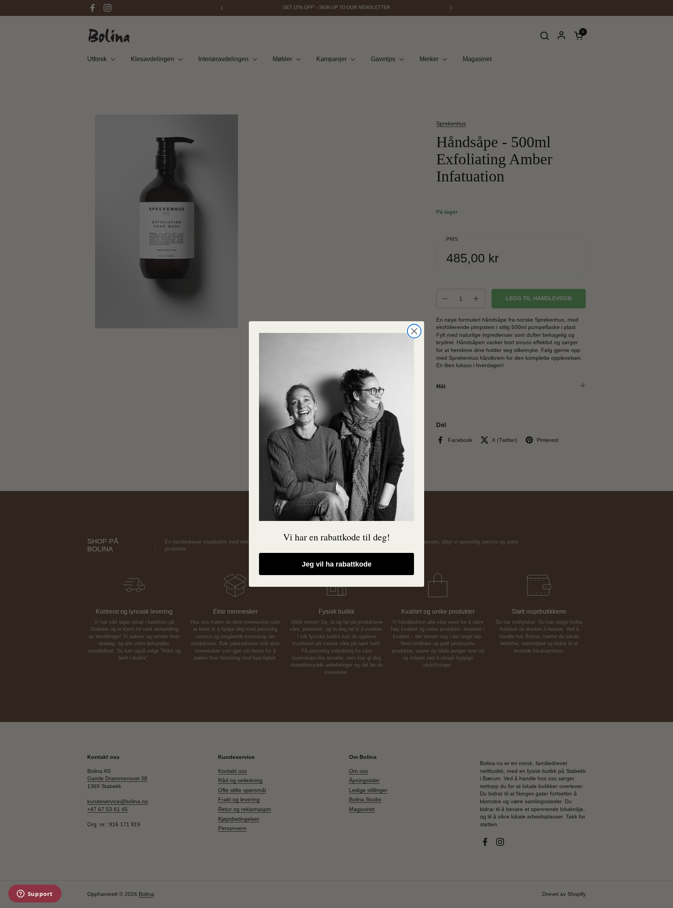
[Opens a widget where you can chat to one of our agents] (35, 894)
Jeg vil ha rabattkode (337, 564)
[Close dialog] (414, 331)
